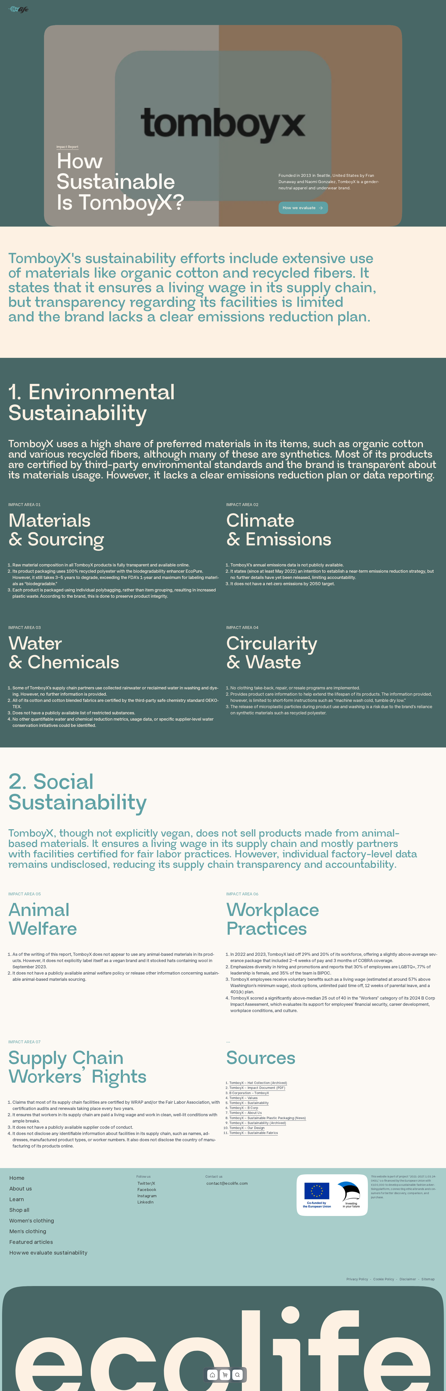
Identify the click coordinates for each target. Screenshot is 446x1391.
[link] (17, 1178)
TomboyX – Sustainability (249, 1103)
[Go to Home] (18, 9)
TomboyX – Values (243, 1098)
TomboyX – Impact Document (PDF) (257, 1088)
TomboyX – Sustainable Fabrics (253, 1133)
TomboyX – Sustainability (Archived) (257, 1123)
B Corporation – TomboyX (249, 1093)
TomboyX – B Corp (243, 1108)
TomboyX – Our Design (247, 1128)
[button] (303, 208)
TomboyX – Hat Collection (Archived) (258, 1083)
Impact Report (67, 147)
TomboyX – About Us (245, 1113)
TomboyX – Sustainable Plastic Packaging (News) (267, 1118)
